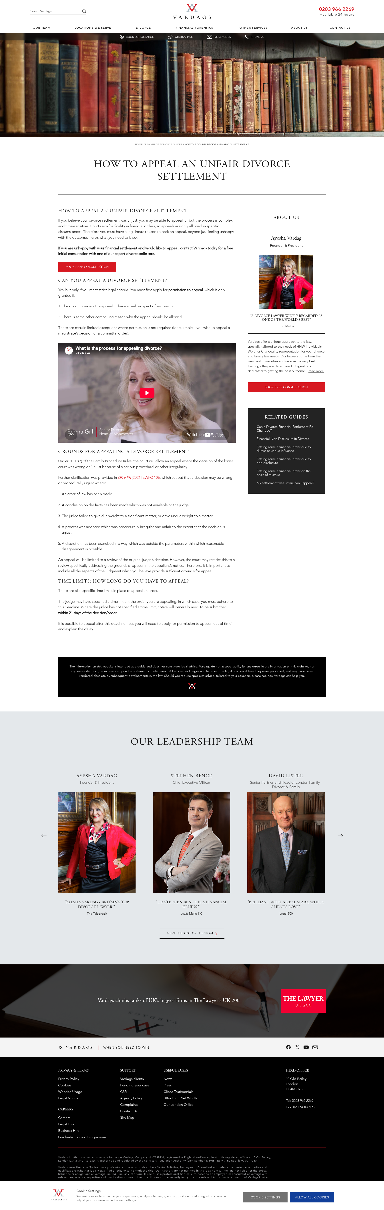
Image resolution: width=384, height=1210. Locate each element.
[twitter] (297, 1047)
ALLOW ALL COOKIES (312, 1197)
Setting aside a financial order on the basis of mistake (284, 473)
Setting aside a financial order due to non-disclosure (284, 461)
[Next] (340, 835)
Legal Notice (68, 1098)
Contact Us (340, 28)
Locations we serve (92, 28)
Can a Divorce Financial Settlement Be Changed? (285, 429)
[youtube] (306, 1047)
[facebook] (288, 1047)
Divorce (143, 28)
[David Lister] (286, 842)
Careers (64, 1118)
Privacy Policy (68, 1079)
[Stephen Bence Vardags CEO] (191, 842)
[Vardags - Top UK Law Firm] (192, 17)
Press (168, 1085)
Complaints (129, 1104)
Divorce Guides (171, 144)
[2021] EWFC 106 (139, 477)
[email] (315, 1047)
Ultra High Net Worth (180, 1098)
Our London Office (179, 1104)
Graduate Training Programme (82, 1137)
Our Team (41, 28)
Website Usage (70, 1092)
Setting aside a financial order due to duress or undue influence (284, 449)
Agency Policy (131, 1098)
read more (316, 371)
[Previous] (44, 835)
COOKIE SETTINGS (265, 1197)
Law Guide (152, 144)
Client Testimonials (178, 1092)
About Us (299, 28)
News (168, 1079)
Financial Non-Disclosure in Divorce (283, 439)
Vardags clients (132, 1079)
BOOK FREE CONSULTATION (87, 267)
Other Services (253, 28)
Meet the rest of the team (190, 934)
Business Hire (69, 1130)
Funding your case (134, 1085)
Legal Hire (66, 1124)
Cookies (64, 1085)
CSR (123, 1092)
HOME (139, 144)
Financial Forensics (194, 28)
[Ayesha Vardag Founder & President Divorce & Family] (97, 842)
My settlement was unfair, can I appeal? (285, 483)
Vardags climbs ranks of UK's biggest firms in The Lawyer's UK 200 (169, 1001)
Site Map (127, 1117)
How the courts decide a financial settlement (216, 144)
